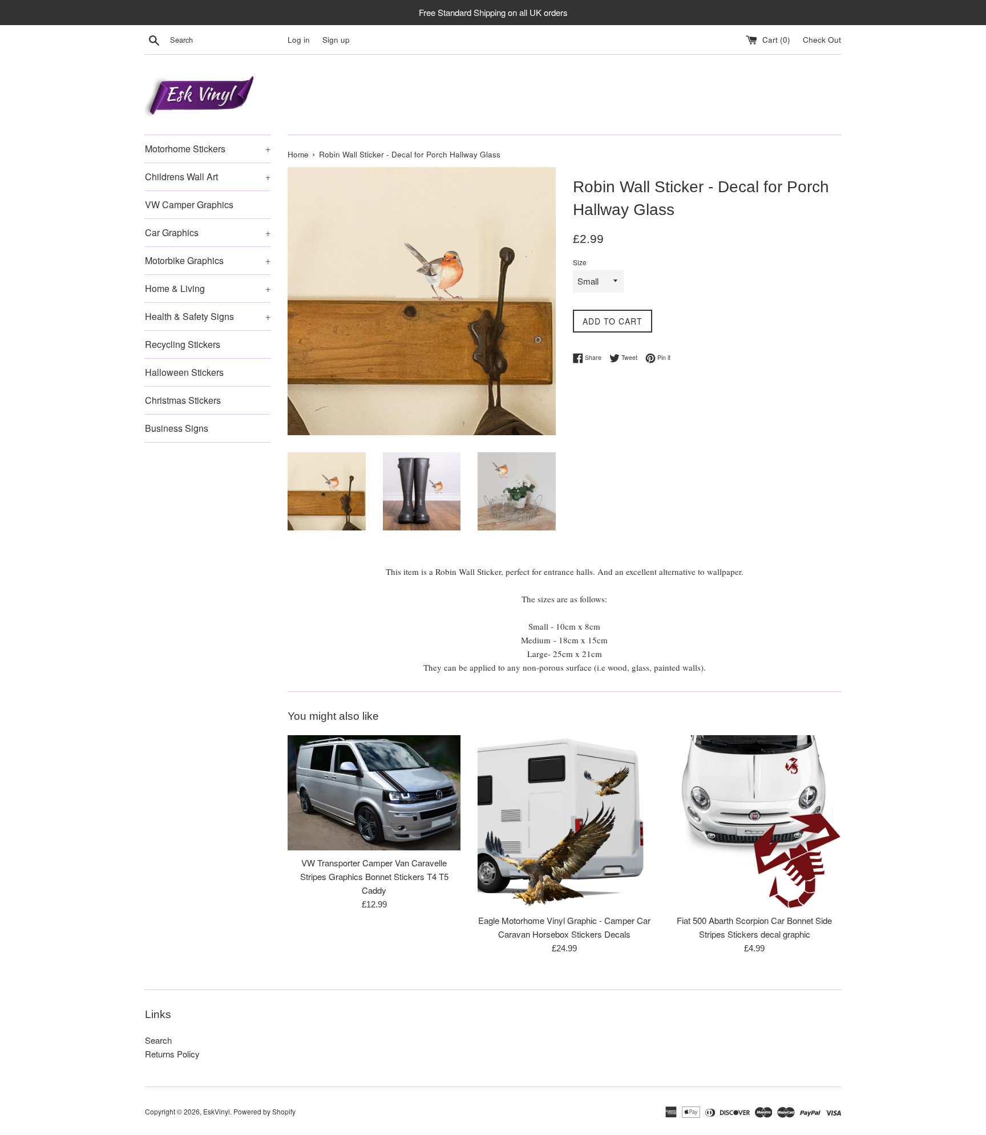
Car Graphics (207, 232)
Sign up (336, 39)
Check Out (822, 39)
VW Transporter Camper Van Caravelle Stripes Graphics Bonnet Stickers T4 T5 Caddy (374, 876)
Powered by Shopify (264, 1111)
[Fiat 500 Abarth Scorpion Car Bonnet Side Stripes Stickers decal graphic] (754, 821)
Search (158, 1040)
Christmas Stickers (183, 400)
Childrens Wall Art (207, 176)
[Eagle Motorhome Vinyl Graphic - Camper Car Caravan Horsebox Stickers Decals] (564, 821)
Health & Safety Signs (207, 316)
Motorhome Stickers (207, 148)
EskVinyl (216, 1111)
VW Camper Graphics (189, 204)
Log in (299, 39)
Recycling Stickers (182, 344)
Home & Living (207, 288)
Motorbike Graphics (207, 260)
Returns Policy (172, 1054)
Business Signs (176, 428)
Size (580, 262)
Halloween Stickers (184, 372)
